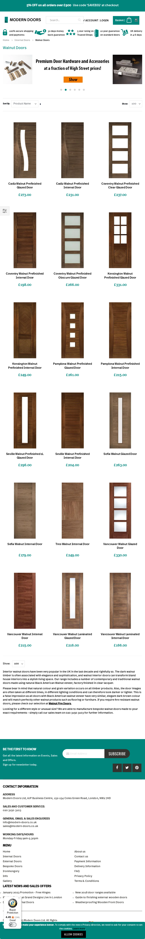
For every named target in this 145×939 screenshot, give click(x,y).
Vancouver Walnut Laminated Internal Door (120, 636)
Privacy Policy (83, 876)
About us (80, 851)
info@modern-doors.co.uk (20, 822)
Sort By (6, 104)
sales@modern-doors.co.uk (20, 826)
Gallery (7, 881)
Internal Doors (22, 40)
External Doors (12, 861)
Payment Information (87, 861)
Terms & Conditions (86, 881)
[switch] (12, 924)
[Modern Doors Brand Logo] (21, 20)
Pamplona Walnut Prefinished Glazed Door (72, 365)
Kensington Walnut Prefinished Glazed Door (120, 275)
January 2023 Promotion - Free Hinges (26, 892)
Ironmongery (11, 871)
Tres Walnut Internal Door (72, 544)
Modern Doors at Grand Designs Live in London (32, 897)
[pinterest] (127, 768)
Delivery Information (87, 866)
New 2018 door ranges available (95, 892)
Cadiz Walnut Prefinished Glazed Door (24, 185)
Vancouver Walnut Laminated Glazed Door (72, 636)
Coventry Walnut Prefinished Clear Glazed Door (120, 185)
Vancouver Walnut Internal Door (24, 636)
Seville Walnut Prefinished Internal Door (72, 456)
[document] (72, 930)
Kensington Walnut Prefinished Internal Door (25, 365)
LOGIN (104, 20)
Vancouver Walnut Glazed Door (120, 546)
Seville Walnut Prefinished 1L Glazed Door (25, 456)
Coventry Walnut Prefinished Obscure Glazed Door (72, 275)
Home (6, 40)
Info (5, 876)
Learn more (79, 928)
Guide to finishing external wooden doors (101, 897)
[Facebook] (117, 768)
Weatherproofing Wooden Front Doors (99, 902)
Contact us (81, 856)
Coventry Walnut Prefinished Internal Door (25, 275)
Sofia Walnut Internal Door (24, 544)
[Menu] (19, 899)
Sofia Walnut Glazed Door (120, 454)
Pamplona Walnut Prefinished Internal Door (120, 365)
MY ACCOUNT (89, 20)
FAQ (77, 871)
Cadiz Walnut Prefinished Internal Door (72, 185)
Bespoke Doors (12, 866)
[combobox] (65, 20)
